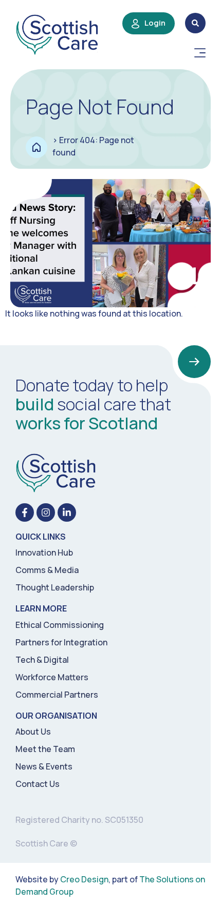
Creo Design (84, 879)
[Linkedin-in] (67, 512)
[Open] (200, 53)
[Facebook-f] (24, 512)
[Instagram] (45, 512)
